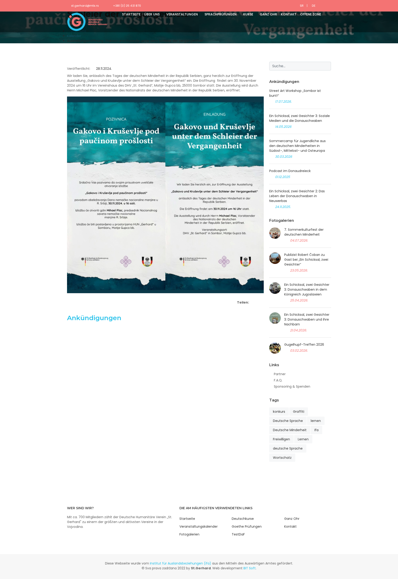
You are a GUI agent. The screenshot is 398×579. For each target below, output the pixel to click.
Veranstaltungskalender (198, 526)
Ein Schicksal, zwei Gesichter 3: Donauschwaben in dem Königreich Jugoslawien (306, 289)
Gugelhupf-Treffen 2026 (304, 344)
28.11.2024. (103, 68)
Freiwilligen (281, 439)
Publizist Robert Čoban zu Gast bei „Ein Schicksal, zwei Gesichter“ (306, 259)
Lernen (303, 439)
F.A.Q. (278, 380)
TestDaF (238, 534)
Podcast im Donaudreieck (290, 171)
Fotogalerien (189, 534)
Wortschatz (282, 457)
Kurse (248, 14)
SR (302, 5)
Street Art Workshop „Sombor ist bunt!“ (295, 93)
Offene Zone (310, 14)
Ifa (316, 430)
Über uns (152, 14)
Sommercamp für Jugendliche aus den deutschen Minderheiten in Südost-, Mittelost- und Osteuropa (297, 146)
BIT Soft (249, 568)
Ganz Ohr (268, 14)
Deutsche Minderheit (290, 430)
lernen (316, 420)
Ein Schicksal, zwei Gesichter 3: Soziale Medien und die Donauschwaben (299, 118)
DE (314, 5)
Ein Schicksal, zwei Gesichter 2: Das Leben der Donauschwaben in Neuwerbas (297, 196)
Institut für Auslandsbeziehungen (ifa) (180, 563)
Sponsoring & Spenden (292, 386)
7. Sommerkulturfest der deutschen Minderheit (304, 232)
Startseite (131, 14)
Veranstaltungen (182, 14)
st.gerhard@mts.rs (85, 5)
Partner (280, 374)
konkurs (279, 411)
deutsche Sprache (288, 448)
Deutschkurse (243, 518)
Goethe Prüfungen (247, 526)
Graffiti (298, 411)
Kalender (74, 36)
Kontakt (288, 14)
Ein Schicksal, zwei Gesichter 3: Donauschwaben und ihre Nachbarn (306, 319)
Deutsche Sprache (288, 420)
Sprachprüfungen (221, 14)
